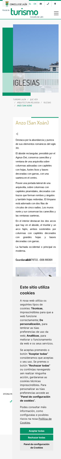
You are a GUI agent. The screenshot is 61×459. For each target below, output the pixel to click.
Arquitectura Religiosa (28, 102)
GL (30, 3)
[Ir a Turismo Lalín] (30, 13)
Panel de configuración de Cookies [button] (36, 446)
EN (35, 3)
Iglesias (47, 102)
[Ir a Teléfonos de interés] (47, 4)
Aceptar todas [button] (36, 430)
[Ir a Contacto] (40, 4)
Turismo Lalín (19, 99)
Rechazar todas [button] (36, 437)
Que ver (34, 99)
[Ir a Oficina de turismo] (55, 4)
